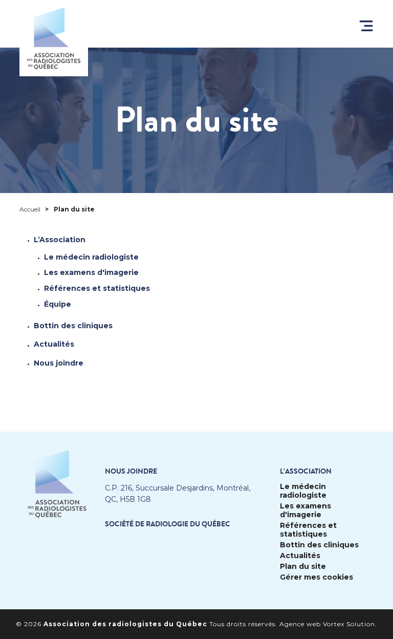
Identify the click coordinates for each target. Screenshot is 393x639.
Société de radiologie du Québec (167, 524)
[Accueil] (53, 38)
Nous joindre (58, 363)
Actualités (54, 344)
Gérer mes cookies (316, 577)
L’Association (59, 239)
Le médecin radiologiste (91, 257)
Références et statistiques (97, 288)
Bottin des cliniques (73, 325)
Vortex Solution (349, 624)
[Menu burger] (366, 26)
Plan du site (303, 566)
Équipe (57, 304)
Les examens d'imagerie (91, 272)
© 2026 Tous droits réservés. (146, 624)
